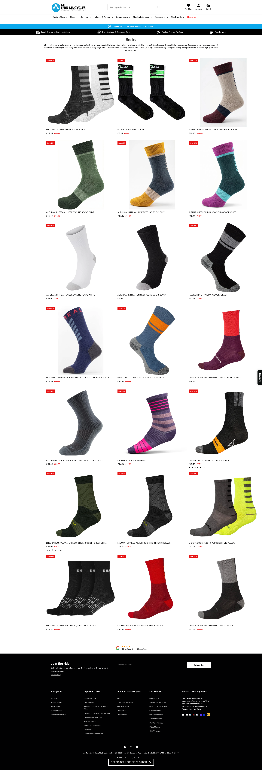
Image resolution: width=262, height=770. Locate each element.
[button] (60, 17)
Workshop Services (157, 702)
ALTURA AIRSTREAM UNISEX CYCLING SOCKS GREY (141, 212)
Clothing (55, 698)
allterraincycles (130, 758)
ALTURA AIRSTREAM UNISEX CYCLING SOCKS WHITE (70, 295)
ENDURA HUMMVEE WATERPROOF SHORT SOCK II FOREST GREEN (76, 543)
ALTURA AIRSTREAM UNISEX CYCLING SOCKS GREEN (213, 212)
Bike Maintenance (58, 714)
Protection (55, 706)
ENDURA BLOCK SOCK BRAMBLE (132, 460)
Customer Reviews (125, 702)
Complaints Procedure (93, 733)
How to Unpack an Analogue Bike (96, 707)
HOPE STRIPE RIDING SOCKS (130, 129)
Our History (122, 714)
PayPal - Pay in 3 (156, 723)
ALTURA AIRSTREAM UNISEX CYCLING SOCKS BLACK (141, 295)
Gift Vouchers (155, 731)
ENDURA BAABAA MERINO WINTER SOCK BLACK (211, 625)
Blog (118, 698)
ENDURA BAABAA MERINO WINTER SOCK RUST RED (141, 625)
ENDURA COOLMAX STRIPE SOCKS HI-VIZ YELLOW (212, 543)
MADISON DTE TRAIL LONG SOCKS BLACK (208, 295)
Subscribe (199, 665)
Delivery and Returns (93, 717)
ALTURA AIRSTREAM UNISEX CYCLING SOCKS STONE (213, 129)
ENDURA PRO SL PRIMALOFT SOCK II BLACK (209, 460)
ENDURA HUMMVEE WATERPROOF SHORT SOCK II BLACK (143, 543)
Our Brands (121, 710)
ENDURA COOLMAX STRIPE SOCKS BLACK (65, 129)
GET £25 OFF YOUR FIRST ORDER (129, 762)
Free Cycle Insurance (158, 706)
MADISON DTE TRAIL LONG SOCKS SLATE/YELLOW (140, 377)
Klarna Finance (155, 718)
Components (56, 710)
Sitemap (141, 758)
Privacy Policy (56, 675)
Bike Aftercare (90, 698)
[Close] (150, 762)
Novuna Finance (156, 714)
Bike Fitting (154, 698)
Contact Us (89, 702)
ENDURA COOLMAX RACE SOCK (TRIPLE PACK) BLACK (71, 625)
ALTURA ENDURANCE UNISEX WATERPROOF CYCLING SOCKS (74, 460)
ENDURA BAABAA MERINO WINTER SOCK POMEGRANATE (215, 377)
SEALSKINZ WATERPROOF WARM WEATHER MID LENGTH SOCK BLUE (77, 377)
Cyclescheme (155, 710)
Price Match (154, 727)
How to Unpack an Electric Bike (97, 713)
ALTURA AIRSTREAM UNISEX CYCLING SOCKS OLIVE (70, 212)
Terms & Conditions (92, 725)
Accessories (56, 702)
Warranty (88, 729)
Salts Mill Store (123, 706)
